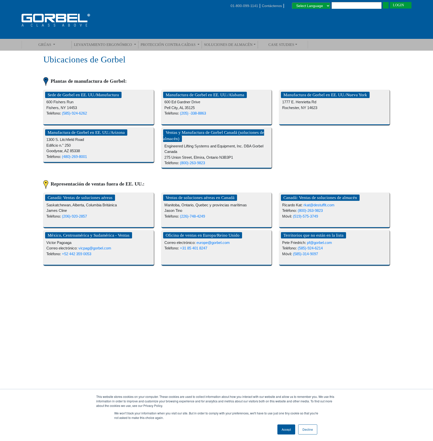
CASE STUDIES (281, 45)
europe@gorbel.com (213, 242)
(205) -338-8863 (193, 113)
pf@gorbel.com (319, 242)
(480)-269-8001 (74, 156)
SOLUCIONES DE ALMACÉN (228, 45)
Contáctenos (272, 6)
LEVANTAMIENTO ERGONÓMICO (103, 45)
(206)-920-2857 (74, 216)
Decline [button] (307, 429)
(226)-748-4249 (192, 216)
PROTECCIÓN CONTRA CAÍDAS (168, 45)
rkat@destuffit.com (319, 205)
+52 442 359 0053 (76, 254)
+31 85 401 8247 (193, 248)
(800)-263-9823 (192, 163)
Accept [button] (286, 429)
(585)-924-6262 (74, 113)
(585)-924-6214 (310, 248)
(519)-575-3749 (305, 216)
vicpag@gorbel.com (94, 248)
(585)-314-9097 (305, 254)
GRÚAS (45, 45)
